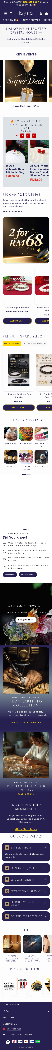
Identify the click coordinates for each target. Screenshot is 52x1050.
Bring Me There (26, 620)
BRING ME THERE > (26, 829)
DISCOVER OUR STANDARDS (25, 723)
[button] (5, 13)
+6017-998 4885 (14, 1029)
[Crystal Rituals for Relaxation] (12, 944)
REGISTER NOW (31, 2)
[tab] (25, 529)
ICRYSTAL (29, 1047)
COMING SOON (25, 794)
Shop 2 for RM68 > (12, 211)
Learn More (10, 575)
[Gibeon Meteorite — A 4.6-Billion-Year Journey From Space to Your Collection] (32, 944)
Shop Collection (28, 575)
